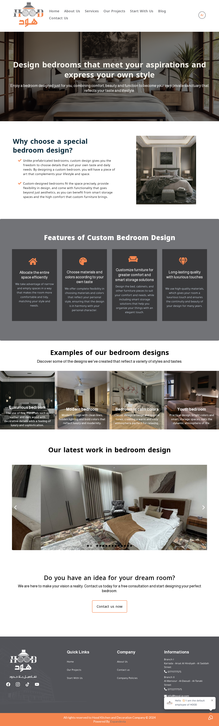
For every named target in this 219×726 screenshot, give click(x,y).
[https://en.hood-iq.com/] (28, 14)
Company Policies (127, 678)
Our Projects (114, 11)
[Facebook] (8, 684)
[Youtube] (37, 684)
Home (54, 11)
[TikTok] (27, 684)
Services (92, 11)
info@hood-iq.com (178, 696)
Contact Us (58, 18)
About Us (72, 11)
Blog (162, 11)
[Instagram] (18, 684)
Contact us (123, 670)
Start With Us (141, 11)
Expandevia (118, 721)
